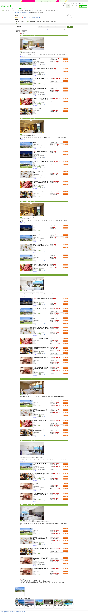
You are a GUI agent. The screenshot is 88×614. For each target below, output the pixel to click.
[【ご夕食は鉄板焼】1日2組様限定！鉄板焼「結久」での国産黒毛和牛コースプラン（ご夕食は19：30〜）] (26, 360)
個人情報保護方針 (6, 611)
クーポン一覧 (53, 21)
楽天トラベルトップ (18, 12)
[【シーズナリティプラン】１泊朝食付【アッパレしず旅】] (26, 81)
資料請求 (23, 611)
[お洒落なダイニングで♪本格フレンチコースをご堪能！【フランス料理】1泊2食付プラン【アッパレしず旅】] (26, 91)
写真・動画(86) (32, 21)
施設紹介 (17, 21)
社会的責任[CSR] (12, 611)
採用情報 (17, 611)
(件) (24, 17)
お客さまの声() (46, 21)
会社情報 (2, 611)
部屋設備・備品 (22, 56)
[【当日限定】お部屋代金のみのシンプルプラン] (26, 71)
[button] (23, 587)
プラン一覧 (22, 21)
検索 (69, 26)
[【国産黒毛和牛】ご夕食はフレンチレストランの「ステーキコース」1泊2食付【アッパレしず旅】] (26, 101)
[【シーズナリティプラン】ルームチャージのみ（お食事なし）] (26, 61)
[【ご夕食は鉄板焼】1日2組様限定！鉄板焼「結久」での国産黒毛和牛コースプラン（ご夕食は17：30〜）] (26, 370)
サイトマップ (70, 3)
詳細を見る (35, 65)
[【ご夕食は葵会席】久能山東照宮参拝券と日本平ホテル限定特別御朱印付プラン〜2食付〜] (26, 111)
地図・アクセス (39, 21)
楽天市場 (80, 3)
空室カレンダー (65, 61)
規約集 (20, 611)
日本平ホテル (19, 15)
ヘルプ (62, 3)
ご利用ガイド (66, 3)
